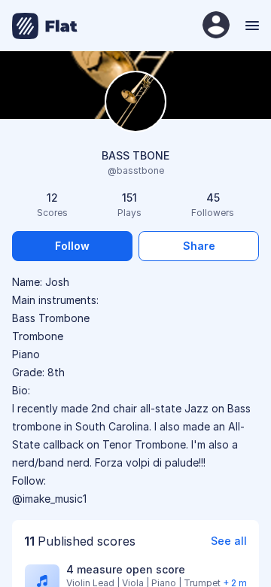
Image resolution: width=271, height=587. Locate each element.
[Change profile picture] (135, 103)
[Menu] (250, 25)
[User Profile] (216, 26)
